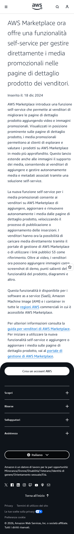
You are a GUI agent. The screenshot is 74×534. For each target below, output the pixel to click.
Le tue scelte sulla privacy (20, 511)
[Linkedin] (18, 485)
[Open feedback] (69, 267)
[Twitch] (30, 485)
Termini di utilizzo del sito (32, 505)
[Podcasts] (42, 485)
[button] (37, 371)
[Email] (48, 485)
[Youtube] (36, 485)
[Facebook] (12, 485)
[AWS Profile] (67, 7)
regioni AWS (29, 307)
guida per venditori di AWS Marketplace (39, 329)
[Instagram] (24, 485)
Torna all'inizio (35, 495)
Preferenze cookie (15, 517)
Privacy (9, 505)
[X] (6, 485)
